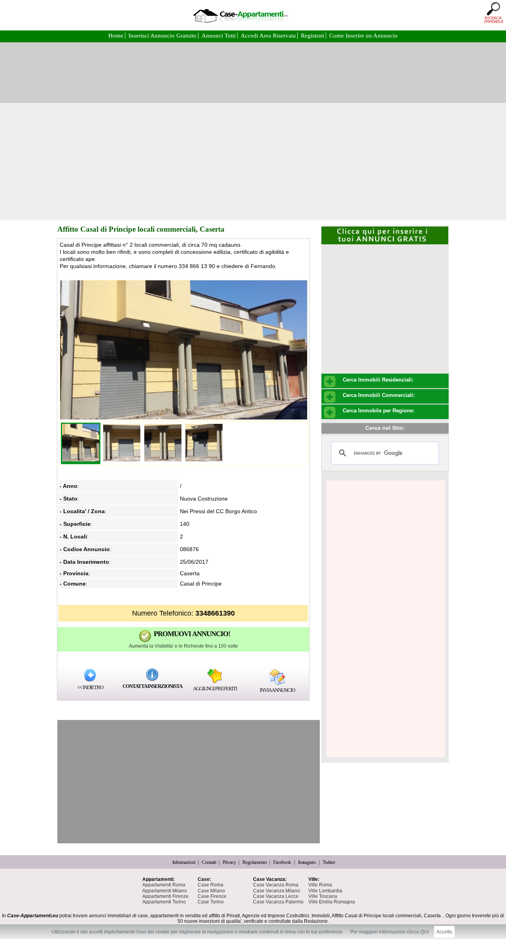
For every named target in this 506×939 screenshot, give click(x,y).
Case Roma (210, 885)
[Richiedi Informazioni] (152, 674)
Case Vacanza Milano (276, 891)
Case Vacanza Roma (275, 885)
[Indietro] (89, 675)
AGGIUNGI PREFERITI (215, 688)
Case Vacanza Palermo (278, 902)
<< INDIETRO (90, 687)
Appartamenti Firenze (165, 896)
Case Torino (211, 902)
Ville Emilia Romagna (331, 902)
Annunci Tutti (219, 35)
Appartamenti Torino (164, 902)
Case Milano (211, 891)
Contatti (209, 862)
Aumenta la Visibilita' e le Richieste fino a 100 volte (183, 646)
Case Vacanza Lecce (275, 896)
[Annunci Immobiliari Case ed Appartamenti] (240, 25)
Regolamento (255, 862)
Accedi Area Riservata (269, 35)
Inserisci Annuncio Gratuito (163, 35)
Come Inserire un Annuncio (363, 35)
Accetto (444, 932)
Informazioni (184, 862)
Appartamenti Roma (163, 885)
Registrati (313, 35)
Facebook (282, 862)
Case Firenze (212, 896)
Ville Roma (320, 885)
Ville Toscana (322, 896)
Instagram (306, 862)
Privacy (230, 862)
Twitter (329, 862)
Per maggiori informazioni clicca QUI (389, 932)
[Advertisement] (253, 161)
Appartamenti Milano (164, 891)
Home (116, 35)
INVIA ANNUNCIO (277, 690)
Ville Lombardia (325, 891)
